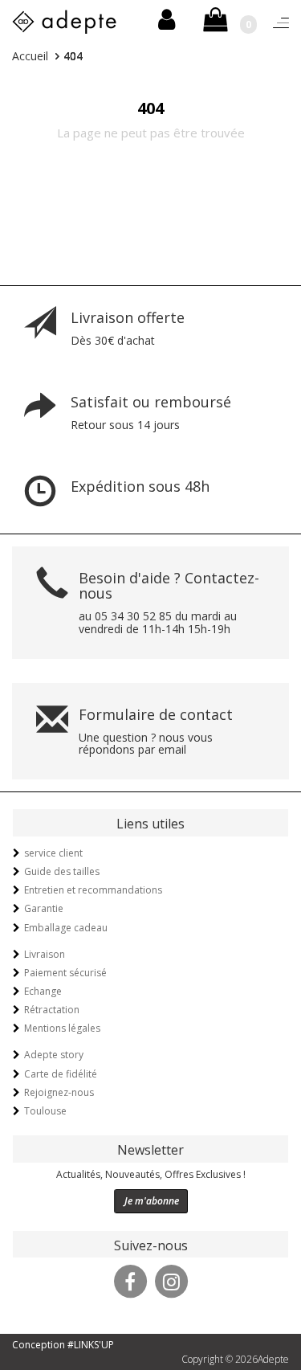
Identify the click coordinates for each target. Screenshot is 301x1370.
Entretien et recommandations (93, 890)
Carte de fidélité (60, 1074)
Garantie (43, 908)
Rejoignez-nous (59, 1092)
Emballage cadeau (66, 927)
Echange (43, 991)
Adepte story (53, 1054)
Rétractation (51, 1009)
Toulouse (45, 1111)
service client (53, 853)
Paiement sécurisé (65, 972)
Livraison (44, 954)
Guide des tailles (62, 871)
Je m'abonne (151, 1201)
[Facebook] (130, 1280)
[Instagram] (171, 1280)
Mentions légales (62, 1028)
